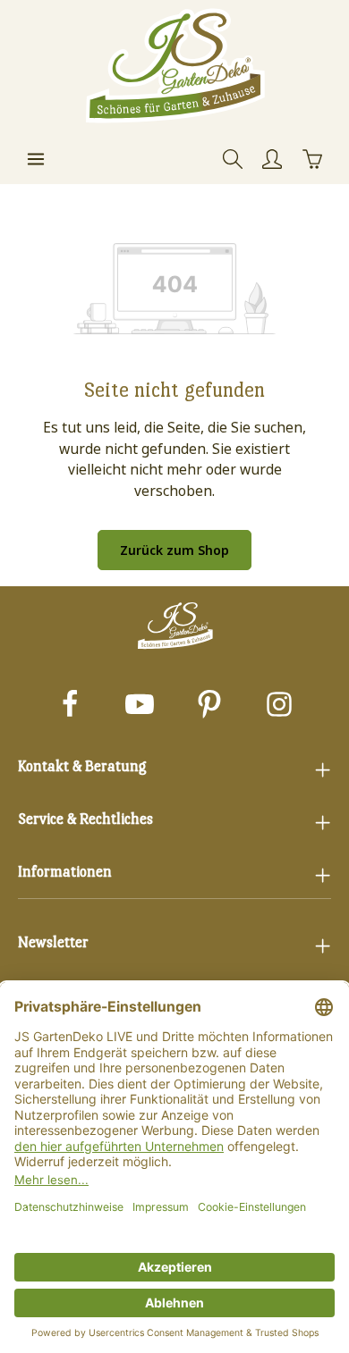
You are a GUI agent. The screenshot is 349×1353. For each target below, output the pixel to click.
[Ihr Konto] (272, 159)
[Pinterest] (209, 706)
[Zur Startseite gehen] (174, 67)
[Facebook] (69, 706)
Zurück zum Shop (174, 550)
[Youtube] (139, 706)
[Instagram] (279, 706)
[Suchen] (233, 159)
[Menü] (36, 159)
